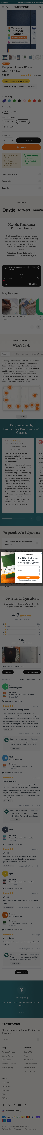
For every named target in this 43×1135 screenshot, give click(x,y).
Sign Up (28, 577)
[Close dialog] (41, 553)
